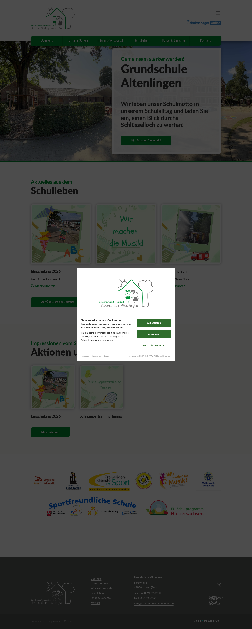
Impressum (85, 356)
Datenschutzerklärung (100, 356)
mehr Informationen (153, 345)
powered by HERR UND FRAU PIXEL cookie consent (150, 356)
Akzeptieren (154, 322)
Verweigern (154, 334)
